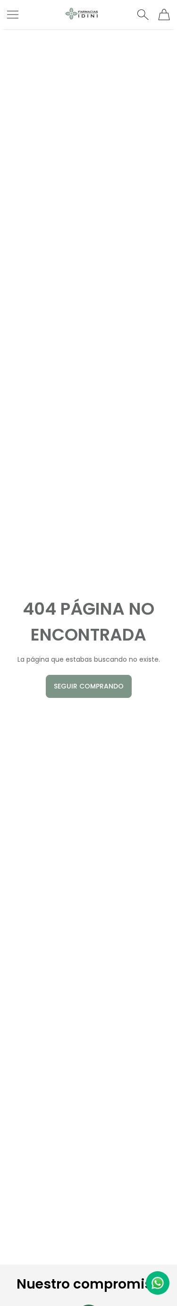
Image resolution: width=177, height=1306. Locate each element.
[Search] (143, 14)
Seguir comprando (89, 686)
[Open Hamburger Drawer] (12, 14)
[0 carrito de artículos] (164, 14)
